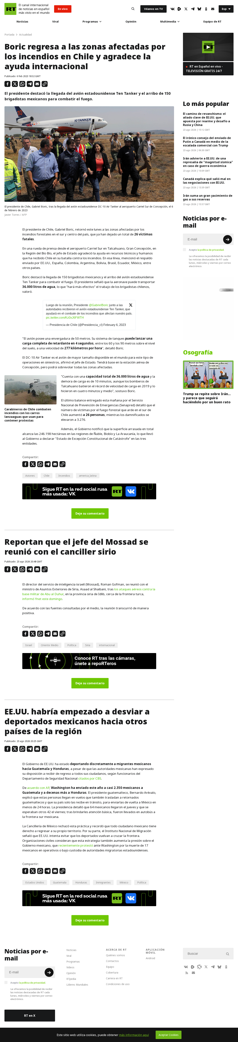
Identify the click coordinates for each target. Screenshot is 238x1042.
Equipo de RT (212, 21)
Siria (87, 645)
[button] (208, 47)
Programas (90, 21)
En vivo (63, 9)
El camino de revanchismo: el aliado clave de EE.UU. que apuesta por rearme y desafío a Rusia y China (206, 119)
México (124, 882)
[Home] (10, 9)
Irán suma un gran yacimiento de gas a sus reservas (207, 197)
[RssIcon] (187, 973)
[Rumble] (179, 9)
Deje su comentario (89, 513)
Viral (55, 21)
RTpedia (71, 979)
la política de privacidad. (211, 250)
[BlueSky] (199, 9)
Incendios (64, 476)
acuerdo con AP (38, 787)
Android (150, 958)
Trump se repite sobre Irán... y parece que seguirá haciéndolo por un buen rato (207, 398)
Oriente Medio (49, 645)
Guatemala (59, 882)
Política (71, 645)
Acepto (206, 249)
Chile (46, 476)
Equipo (110, 967)
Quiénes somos (115, 955)
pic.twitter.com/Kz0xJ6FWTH (65, 317)
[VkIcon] (173, 9)
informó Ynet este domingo (42, 598)
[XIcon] (186, 9)
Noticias (22, 21)
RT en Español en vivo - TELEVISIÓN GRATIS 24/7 (204, 68)
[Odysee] (199, 967)
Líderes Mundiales (77, 985)
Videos (70, 967)
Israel (28, 645)
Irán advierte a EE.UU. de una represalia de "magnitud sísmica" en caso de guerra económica (208, 162)
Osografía (198, 352)
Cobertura (112, 972)
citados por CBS (89, 778)
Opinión (131, 21)
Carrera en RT (114, 978)
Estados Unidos (34, 882)
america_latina (88, 476)
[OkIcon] (206, 9)
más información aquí (134, 1035)
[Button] (132, 8)
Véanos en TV (153, 9)
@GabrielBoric (98, 305)
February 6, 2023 (114, 324)
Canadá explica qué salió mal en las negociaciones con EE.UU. (207, 181)
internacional (107, 645)
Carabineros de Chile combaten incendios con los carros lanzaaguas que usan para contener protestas (27, 415)
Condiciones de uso (118, 984)
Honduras (81, 882)
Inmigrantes (103, 882)
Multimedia (168, 21)
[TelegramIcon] (193, 9)
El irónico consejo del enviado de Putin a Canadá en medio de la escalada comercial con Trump (207, 142)
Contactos (112, 961)
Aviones (30, 476)
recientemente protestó (75, 845)
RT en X (29, 1015)
